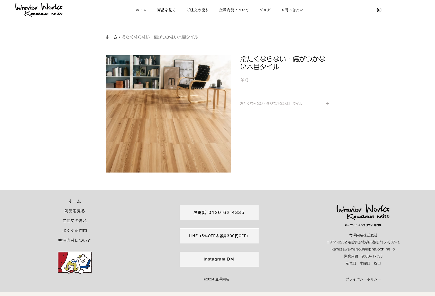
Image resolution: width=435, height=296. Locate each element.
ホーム (111, 37)
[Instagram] (379, 10)
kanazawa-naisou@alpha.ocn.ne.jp (363, 249)
